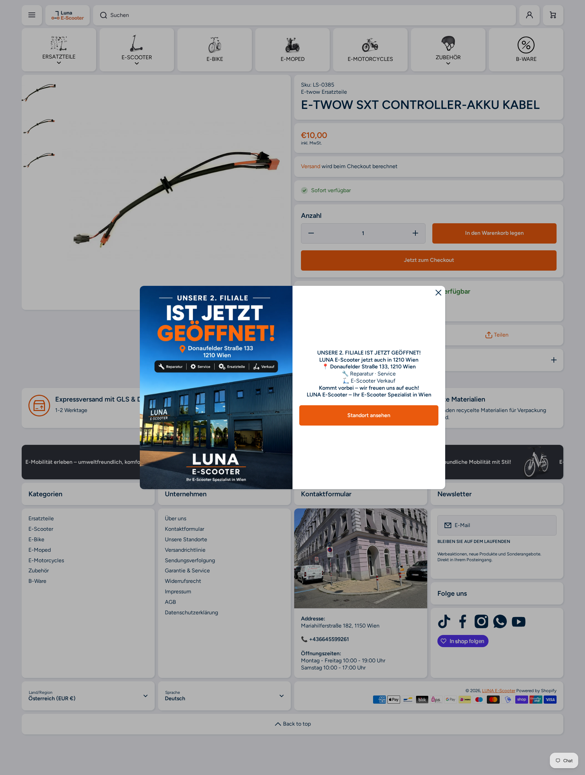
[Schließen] (438, 292)
